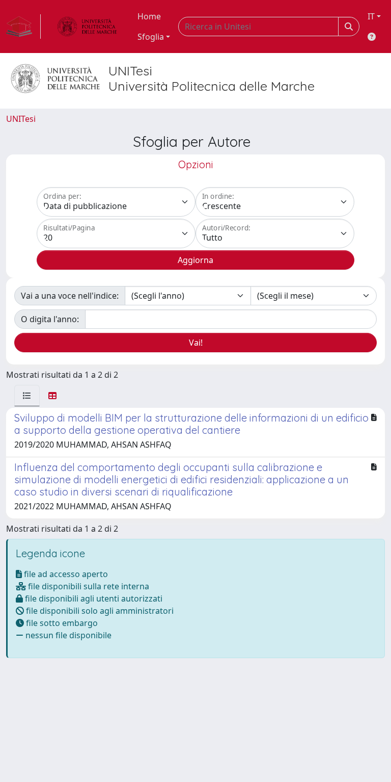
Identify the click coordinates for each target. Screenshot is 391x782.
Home (149, 16)
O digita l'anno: (50, 319)
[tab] (27, 395)
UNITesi (21, 118)
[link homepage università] (87, 26)
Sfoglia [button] (150, 36)
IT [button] (371, 16)
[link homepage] (23, 26)
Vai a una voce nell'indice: (70, 295)
